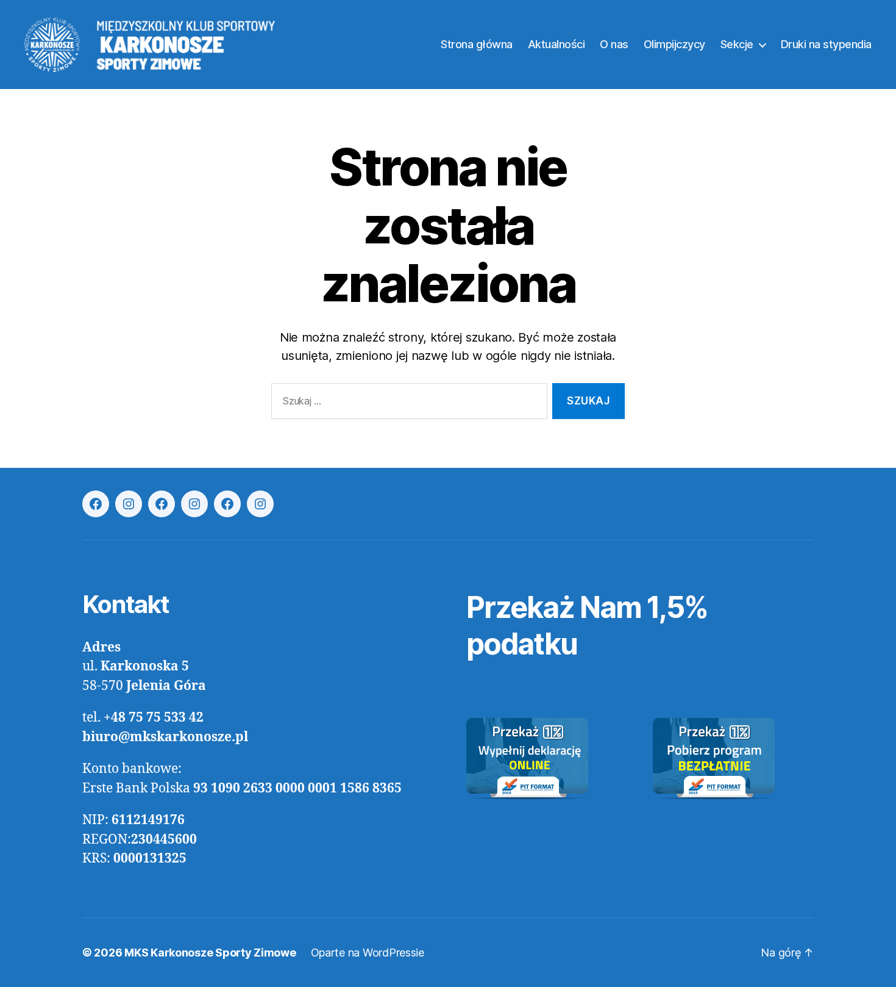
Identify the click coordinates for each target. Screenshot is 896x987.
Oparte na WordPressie (367, 952)
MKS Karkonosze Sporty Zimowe (210, 952)
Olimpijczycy (674, 44)
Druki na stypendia (826, 44)
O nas (614, 44)
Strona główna (477, 44)
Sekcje (736, 44)
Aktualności (556, 44)
